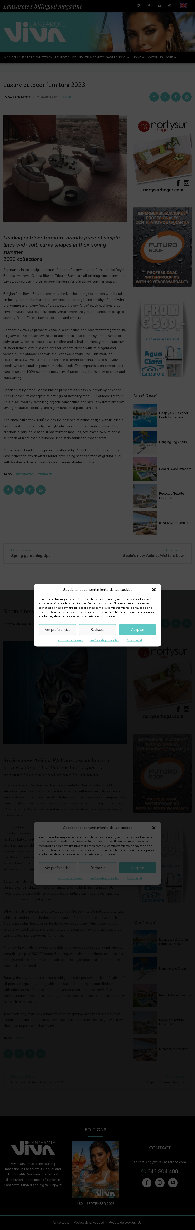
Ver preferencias (57, 629)
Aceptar (137, 629)
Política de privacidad (104, 640)
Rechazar (97, 629)
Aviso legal (134, 640)
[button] (153, 589)
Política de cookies (70, 640)
